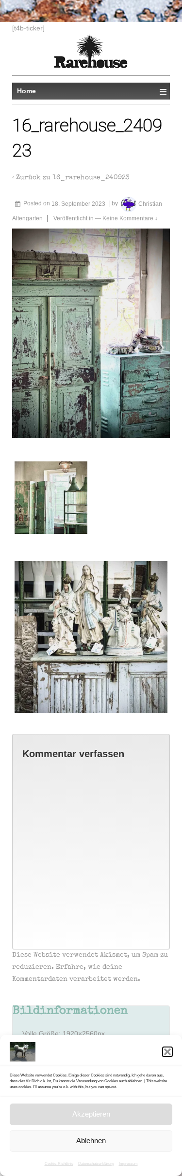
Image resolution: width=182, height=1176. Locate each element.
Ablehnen (91, 1140)
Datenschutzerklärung (96, 1164)
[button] (167, 1052)
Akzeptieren (91, 1114)
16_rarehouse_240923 (91, 177)
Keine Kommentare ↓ (130, 218)
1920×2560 (80, 1033)
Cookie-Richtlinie (59, 1164)
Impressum (128, 1164)
